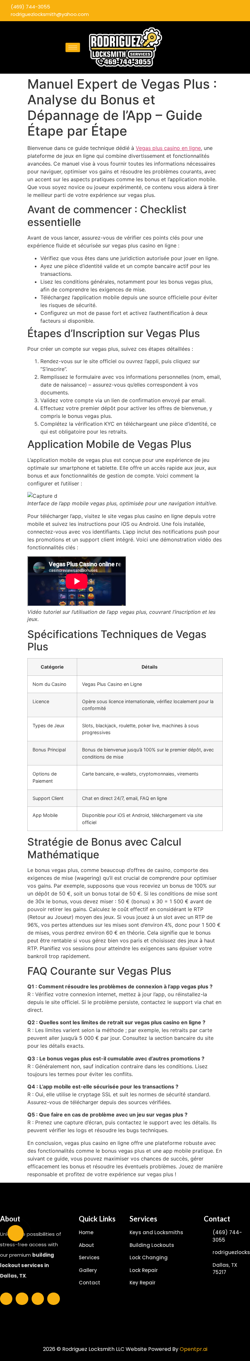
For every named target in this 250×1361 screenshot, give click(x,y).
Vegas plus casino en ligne (168, 148)
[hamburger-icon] (72, 47)
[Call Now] (15, 1233)
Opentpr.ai (193, 1349)
